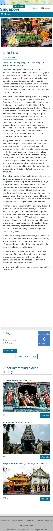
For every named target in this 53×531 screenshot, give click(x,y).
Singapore (10, 9)
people (45, 220)
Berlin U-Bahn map (26, 525)
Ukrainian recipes (43, 520)
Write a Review (10, 351)
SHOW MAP (19, 6)
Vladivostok (30, 520)
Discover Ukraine (17, 520)
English (47, 8)
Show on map (9, 57)
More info (45, 415)
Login (35, 8)
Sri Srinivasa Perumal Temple (16, 422)
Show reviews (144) (26, 357)
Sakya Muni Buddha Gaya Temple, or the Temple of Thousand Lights (26, 463)
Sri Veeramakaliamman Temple (17, 380)
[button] (5, 32)
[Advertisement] (26, 300)
